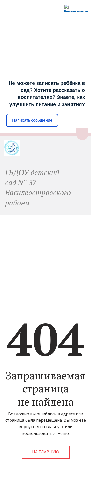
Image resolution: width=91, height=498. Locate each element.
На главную (45, 452)
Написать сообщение (32, 120)
